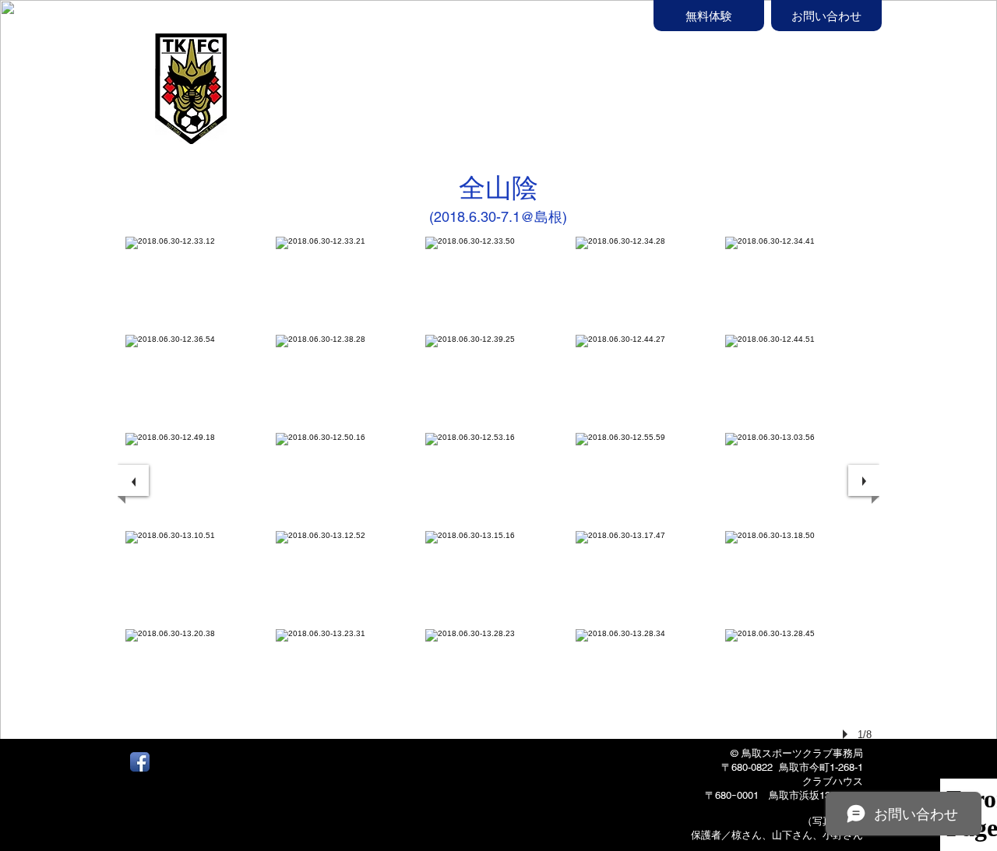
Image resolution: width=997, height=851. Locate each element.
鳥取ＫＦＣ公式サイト (327, 75)
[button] (569, 91)
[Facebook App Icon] (140, 762)
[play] (847, 734)
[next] (863, 480)
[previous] (133, 480)
